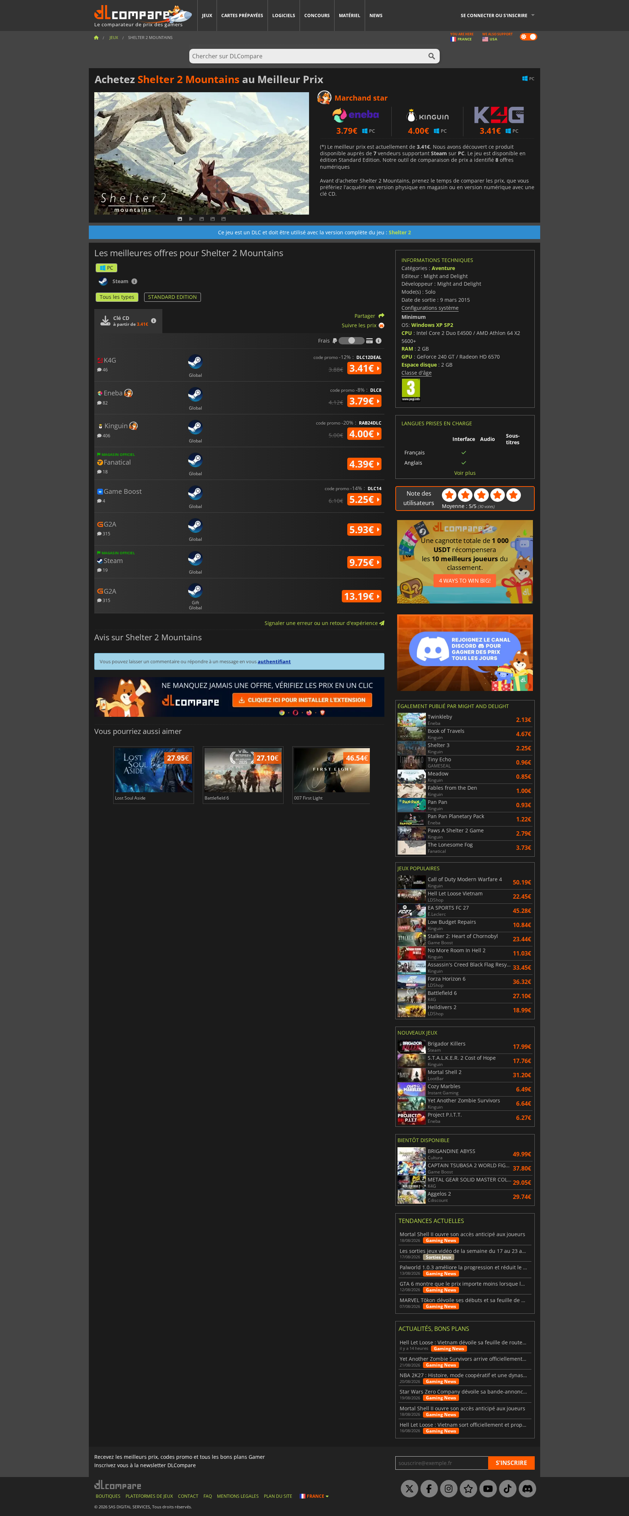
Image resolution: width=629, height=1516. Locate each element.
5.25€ (362, 499)
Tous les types (117, 296)
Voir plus (465, 473)
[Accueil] (96, 37)
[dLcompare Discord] (526, 1489)
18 (105, 471)
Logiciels (283, 15)
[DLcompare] (118, 1484)
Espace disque (419, 364)
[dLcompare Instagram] (447, 1489)
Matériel (349, 15)
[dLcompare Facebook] (427, 1489)
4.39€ (362, 464)
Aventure (443, 268)
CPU (406, 332)
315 (106, 533)
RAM (407, 348)
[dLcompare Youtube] (486, 1489)
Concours (317, 15)
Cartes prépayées (242, 15)
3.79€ (362, 401)
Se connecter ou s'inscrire (494, 15)
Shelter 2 (400, 232)
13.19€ (360, 596)
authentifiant (274, 661)
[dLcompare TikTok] (506, 1489)
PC (110, 267)
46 (105, 369)
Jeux (207, 15)
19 (105, 570)
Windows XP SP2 (432, 324)
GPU (406, 356)
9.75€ (362, 562)
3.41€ (362, 368)
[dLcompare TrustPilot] (467, 1489)
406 (106, 435)
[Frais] (351, 340)
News (376, 15)
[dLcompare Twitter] (408, 1489)
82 (105, 402)
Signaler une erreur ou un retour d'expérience (322, 623)
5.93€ (362, 529)
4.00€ (362, 433)
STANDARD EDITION (172, 296)
